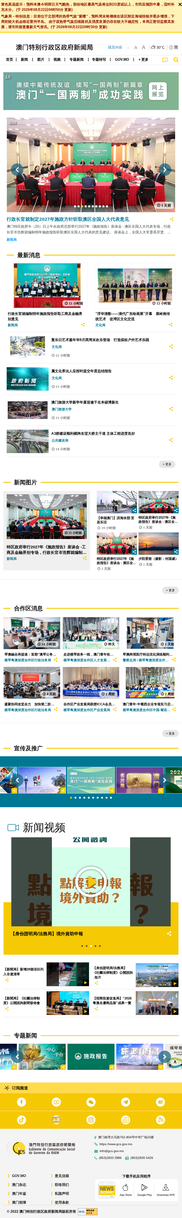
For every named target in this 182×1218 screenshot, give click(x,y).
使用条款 (62, 1202)
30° (160, 47)
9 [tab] (106, 798)
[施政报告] (91, 1056)
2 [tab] (75, 798)
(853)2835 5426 (142, 1158)
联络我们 (62, 1185)
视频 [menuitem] (57, 59)
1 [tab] (71, 798)
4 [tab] (84, 798)
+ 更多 (167, 464)
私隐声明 (62, 1193)
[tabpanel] (91, 780)
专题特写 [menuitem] (99, 59)
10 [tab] (111, 798)
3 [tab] (80, 798)
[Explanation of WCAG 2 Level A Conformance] (87, 1211)
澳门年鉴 (19, 1193)
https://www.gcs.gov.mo (115, 1144)
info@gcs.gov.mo (112, 1151)
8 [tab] (102, 798)
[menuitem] (25, 59)
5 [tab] (89, 798)
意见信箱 (62, 1176)
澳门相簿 (19, 1202)
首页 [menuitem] (9, 59)
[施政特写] (139, 1056)
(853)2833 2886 (110, 1158)
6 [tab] (93, 798)
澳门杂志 (19, 1185)
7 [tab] (97, 798)
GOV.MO (19, 1176)
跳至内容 (115, 47)
